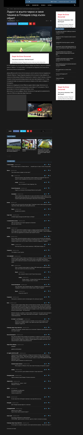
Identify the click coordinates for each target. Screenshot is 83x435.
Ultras (49, 5)
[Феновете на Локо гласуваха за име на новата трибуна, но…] (14, 144)
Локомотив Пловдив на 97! (61, 73)
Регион (43, 5)
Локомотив (35, 5)
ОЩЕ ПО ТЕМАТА (11, 136)
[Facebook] (27, 2)
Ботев (27, 5)
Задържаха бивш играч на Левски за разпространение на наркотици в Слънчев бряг (65, 53)
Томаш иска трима (60, 78)
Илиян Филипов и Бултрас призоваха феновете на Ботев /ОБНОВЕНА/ (66, 64)
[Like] (44, 164)
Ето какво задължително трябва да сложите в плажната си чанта (66, 32)
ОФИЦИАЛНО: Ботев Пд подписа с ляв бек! (65, 42)
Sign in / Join (73, 1)
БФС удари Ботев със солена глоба (63, 69)
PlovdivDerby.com (11, 20)
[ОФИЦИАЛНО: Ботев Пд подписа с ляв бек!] (29, 143)
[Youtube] (29, 2)
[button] (74, 5)
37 (51, 20)
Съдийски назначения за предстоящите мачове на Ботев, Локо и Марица (64, 59)
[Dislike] (48, 164)
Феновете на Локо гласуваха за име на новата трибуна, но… (66, 37)
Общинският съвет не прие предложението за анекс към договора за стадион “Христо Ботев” (66, 47)
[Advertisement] (16, 103)
